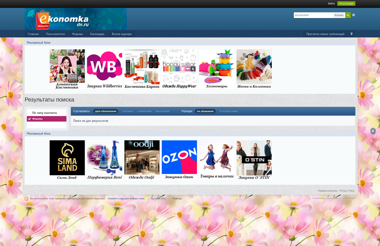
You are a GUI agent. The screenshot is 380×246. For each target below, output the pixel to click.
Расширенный (353, 15)
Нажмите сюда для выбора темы (126, 198)
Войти (331, 3)
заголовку (127, 111)
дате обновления (105, 111)
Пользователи (55, 34)
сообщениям (144, 111)
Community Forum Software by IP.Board (333, 198)
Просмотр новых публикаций (325, 34)
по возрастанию (229, 111)
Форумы (77, 34)
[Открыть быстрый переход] (351, 34)
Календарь (97, 34)
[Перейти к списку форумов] (76, 18)
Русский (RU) (158, 198)
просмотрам (162, 111)
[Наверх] (373, 131)
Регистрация (346, 3)
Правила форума (327, 190)
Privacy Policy (347, 190)
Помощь (177, 198)
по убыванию (205, 111)
